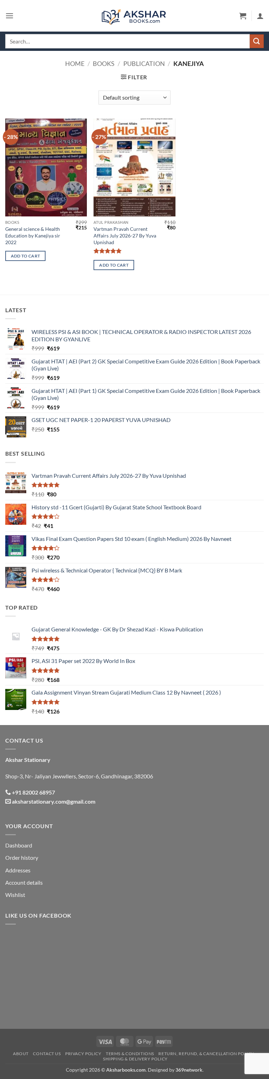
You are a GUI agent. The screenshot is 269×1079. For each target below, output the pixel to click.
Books (104, 63)
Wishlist (15, 894)
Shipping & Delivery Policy (135, 1058)
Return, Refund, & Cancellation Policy (206, 1053)
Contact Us (47, 1053)
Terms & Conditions (130, 1053)
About (21, 1053)
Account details (24, 882)
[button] (9, 15)
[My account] (260, 16)
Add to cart (25, 256)
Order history (21, 857)
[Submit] (257, 41)
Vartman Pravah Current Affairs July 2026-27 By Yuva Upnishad (125, 235)
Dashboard (18, 845)
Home (74, 63)
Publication (144, 63)
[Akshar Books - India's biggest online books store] (134, 16)
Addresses (17, 870)
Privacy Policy (83, 1053)
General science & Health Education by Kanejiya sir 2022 (32, 235)
